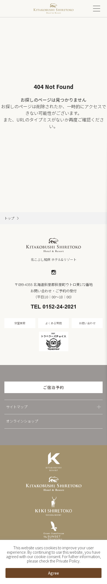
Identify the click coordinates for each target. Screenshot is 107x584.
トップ (9, 218)
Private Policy (68, 561)
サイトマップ (16, 406)
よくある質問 (53, 323)
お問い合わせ (87, 323)
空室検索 (19, 323)
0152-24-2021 (60, 307)
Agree (53, 573)
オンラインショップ (22, 421)
